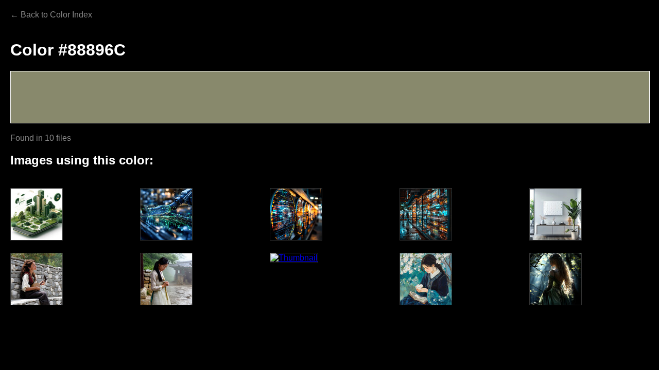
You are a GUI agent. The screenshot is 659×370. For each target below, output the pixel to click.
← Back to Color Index (51, 14)
